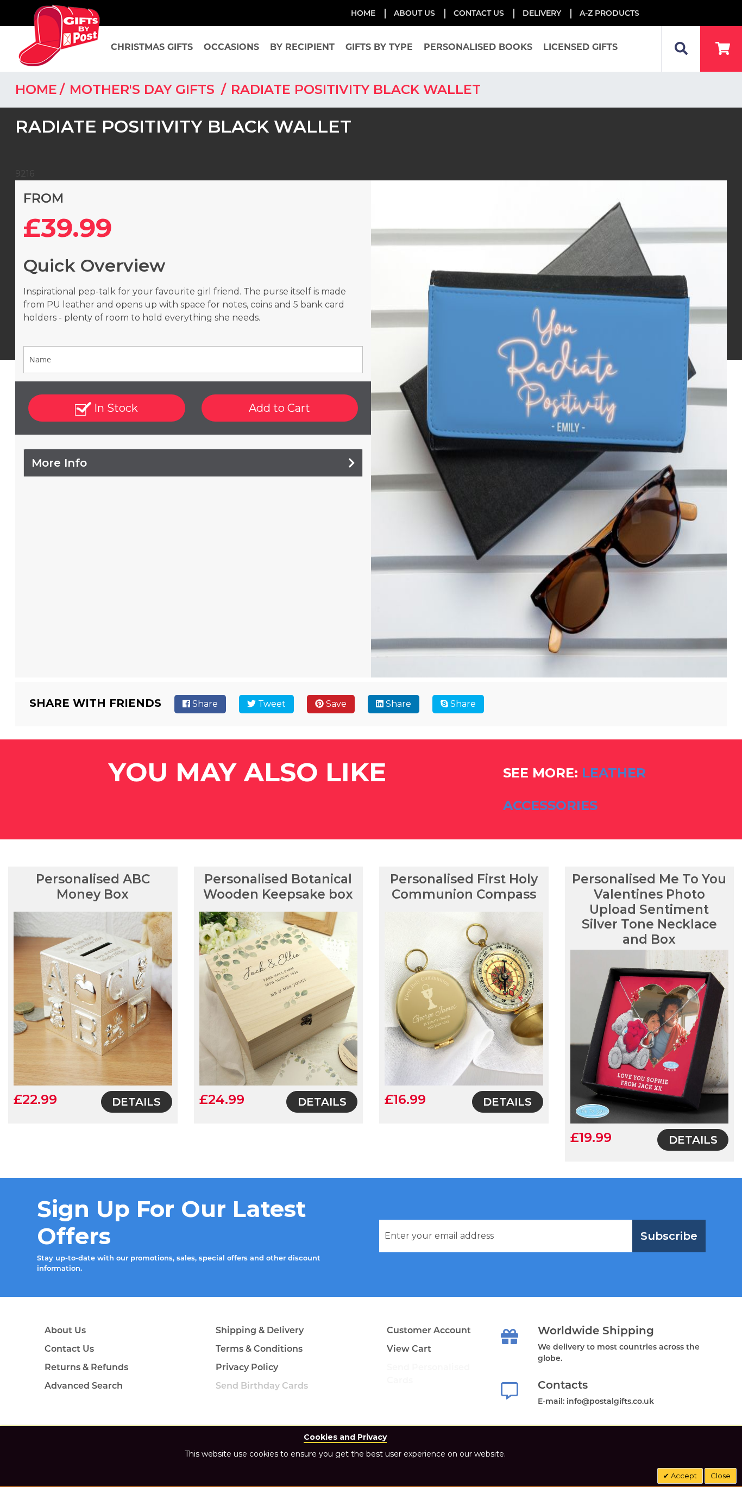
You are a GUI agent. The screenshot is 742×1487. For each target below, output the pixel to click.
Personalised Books (478, 47)
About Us (65, 1330)
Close (720, 1475)
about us (414, 13)
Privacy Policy (247, 1367)
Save (335, 704)
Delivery (542, 13)
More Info (59, 462)
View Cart (409, 1349)
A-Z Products (609, 13)
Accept (683, 1475)
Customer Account (429, 1330)
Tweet (271, 704)
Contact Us (479, 13)
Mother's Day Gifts (144, 89)
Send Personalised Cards (428, 1373)
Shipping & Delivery (260, 1330)
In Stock (114, 408)
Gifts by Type (379, 47)
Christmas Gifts (152, 47)
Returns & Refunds (86, 1367)
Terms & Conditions (259, 1349)
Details (136, 1101)
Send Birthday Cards (262, 1386)
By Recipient (302, 47)
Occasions (231, 47)
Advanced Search (84, 1386)
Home (363, 13)
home (36, 89)
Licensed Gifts (580, 47)
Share (204, 704)
